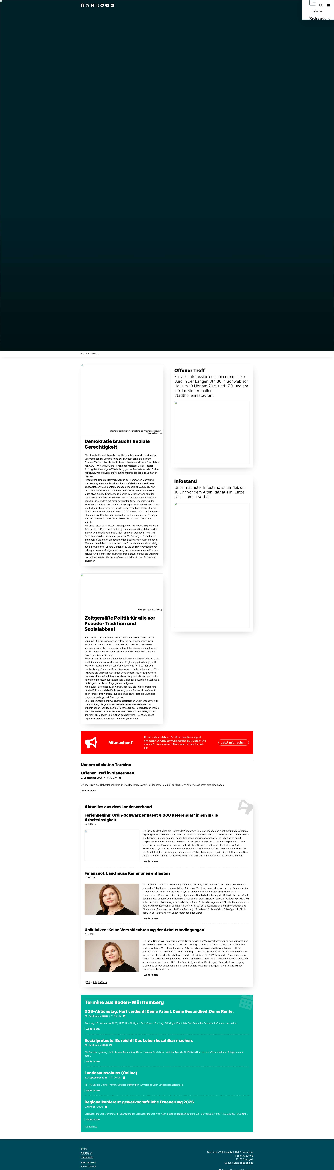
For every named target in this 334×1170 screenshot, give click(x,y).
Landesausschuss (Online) (111, 1073)
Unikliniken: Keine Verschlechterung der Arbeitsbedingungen (144, 929)
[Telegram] (102, 5)
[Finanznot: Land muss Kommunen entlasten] (112, 899)
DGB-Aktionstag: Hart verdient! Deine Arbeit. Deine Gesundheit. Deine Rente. (159, 1011)
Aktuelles (86, 1152)
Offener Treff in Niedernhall (107, 773)
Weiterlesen (89, 790)
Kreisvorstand (88, 1166)
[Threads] (87, 5)
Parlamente (317, 11)
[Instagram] (97, 5)
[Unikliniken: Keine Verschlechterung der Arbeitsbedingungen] (112, 956)
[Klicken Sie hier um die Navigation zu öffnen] (328, 5)
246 (95, 982)
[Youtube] (107, 5)
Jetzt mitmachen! (233, 742)
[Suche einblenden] (321, 5)
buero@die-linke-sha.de (240, 1162)
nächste (102, 982)
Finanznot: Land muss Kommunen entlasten (127, 873)
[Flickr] (112, 5)
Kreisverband (319, 18)
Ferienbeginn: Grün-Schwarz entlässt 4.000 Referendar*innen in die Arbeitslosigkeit (151, 817)
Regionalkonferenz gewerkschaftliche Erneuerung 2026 (139, 1102)
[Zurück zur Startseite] (81, 353)
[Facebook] (82, 5)
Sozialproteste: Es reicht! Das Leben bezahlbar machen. (139, 1040)
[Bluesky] (92, 5)
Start (87, 354)
